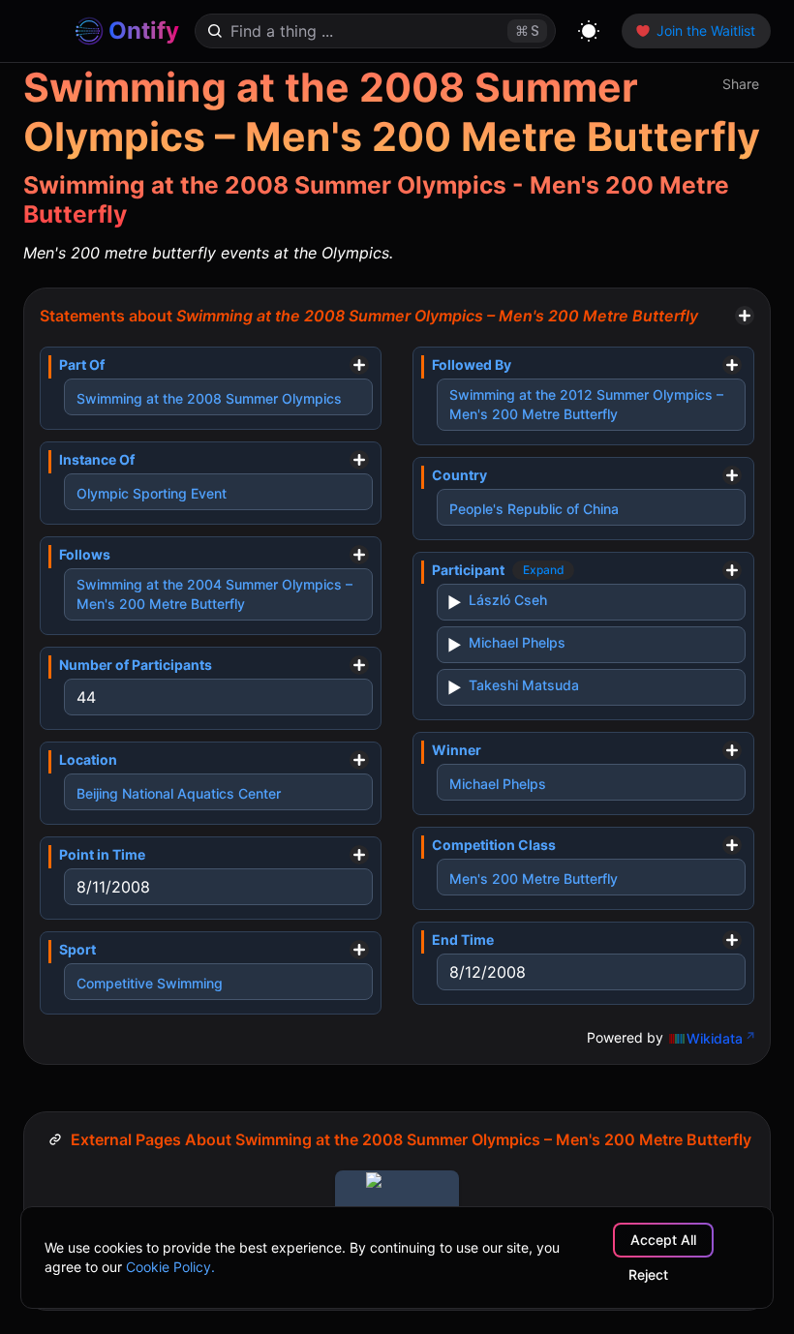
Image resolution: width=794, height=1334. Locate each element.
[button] (737, 84)
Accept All (663, 1239)
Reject (648, 1274)
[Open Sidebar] (40, 31)
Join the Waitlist (706, 30)
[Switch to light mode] (588, 31)
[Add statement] (744, 315)
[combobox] (353, 31)
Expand (544, 569)
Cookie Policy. (170, 1266)
